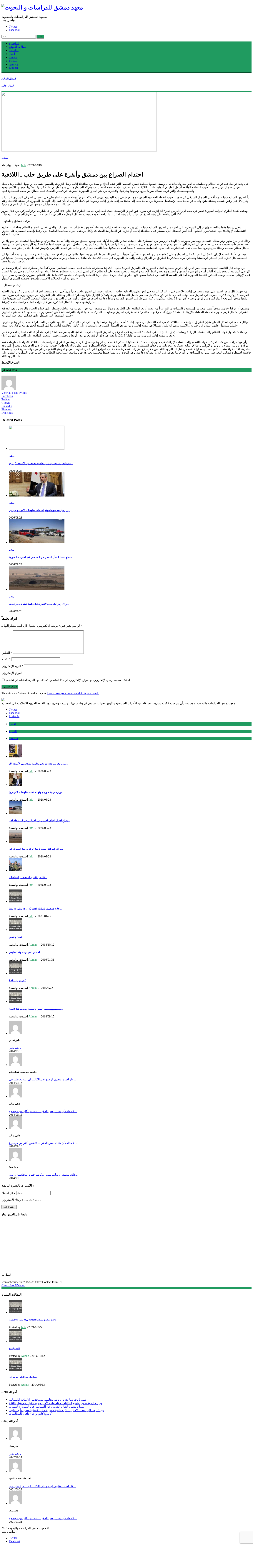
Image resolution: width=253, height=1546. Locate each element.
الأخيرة (12, 724)
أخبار (12, 53)
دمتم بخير (15, 1047)
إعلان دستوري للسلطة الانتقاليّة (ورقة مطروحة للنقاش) (32, 1320)
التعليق (6, 652)
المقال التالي (7, 85)
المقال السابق (8, 78)
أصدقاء (13, 60)
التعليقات (13, 738)
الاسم (6, 659)
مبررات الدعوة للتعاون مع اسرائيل (23, 1377)
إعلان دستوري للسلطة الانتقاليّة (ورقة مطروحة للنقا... (35, 908)
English (13, 67)
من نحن (13, 64)
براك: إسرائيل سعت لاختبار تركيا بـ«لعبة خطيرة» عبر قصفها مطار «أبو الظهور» (56, 1410)
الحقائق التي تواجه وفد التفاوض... (25, 952)
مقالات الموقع (17, 46)
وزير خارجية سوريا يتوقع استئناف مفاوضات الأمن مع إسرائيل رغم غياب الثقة (55, 1403)
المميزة (13, 731)
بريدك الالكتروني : (12, 1199)
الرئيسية (14, 43)
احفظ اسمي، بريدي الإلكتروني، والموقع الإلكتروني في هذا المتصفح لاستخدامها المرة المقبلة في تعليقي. (68, 680)
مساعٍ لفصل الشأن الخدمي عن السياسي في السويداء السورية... (41, 557)
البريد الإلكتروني (12, 666)
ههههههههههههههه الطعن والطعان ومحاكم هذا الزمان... (36, 1008)
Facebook (14, 29)
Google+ (6, 402)
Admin (33, 944)
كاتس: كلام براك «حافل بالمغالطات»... (28, 877)
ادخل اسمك (8, 1193)
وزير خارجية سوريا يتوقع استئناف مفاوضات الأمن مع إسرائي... (39, 510)
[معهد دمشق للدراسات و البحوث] (42, 7)
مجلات (13, 57)
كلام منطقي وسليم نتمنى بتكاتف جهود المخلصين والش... (43, 1174)
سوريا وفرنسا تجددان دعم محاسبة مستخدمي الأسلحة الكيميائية (47, 1399)
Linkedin (6, 406)
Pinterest (6, 409)
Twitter (13, 26)
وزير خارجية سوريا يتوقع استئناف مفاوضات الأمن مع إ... (36, 792)
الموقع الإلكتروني (11, 672)
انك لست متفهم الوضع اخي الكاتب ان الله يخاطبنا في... (42, 1079)
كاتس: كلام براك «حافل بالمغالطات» (31, 1413)
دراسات (14, 50)
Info (23, 165)
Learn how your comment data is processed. (73, 693)
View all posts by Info (16, 392)
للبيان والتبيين (15, 937)
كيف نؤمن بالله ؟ (17, 980)
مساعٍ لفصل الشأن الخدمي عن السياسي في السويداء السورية (46, 1406)
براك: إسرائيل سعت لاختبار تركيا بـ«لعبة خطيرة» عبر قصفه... (39, 604)
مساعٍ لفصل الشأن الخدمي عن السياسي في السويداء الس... (39, 820)
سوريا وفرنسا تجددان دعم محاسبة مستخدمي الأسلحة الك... (38, 763)
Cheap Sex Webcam (13, 1285)
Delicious (7, 412)
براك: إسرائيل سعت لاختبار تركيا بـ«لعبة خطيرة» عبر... (36, 848)
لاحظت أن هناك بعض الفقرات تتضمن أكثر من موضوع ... (43, 1111)
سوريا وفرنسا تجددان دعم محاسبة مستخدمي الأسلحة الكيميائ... (41, 463)
